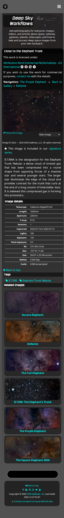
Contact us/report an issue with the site (33, 501)
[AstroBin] (26, 489)
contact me (24, 76)
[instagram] (33, 489)
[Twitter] (36, 489)
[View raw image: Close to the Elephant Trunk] (32, 110)
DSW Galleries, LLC (36, 493)
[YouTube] (40, 489)
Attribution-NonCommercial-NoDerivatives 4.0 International (32, 65)
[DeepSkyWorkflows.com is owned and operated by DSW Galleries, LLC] (45, 21)
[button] (59, 6)
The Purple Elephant (33, 82)
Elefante (21, 86)
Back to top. (13, 270)
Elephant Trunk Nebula (36, 280)
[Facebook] (23, 489)
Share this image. (14, 132)
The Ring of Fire (32, 474)
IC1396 (12, 280)
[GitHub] (30, 489)
